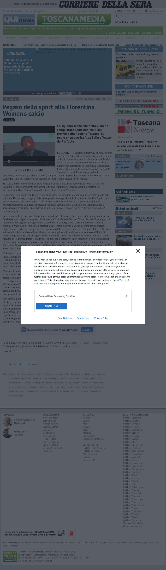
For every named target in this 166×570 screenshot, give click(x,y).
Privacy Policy (101, 318)
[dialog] (83, 285)
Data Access (83, 318)
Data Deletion (65, 318)
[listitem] (83, 296)
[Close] (139, 252)
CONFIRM (51, 306)
